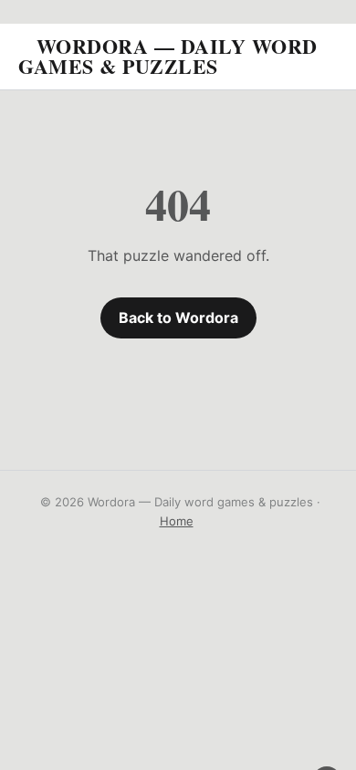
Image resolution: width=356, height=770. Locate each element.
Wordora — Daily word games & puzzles (168, 56)
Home (177, 521)
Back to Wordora (178, 317)
